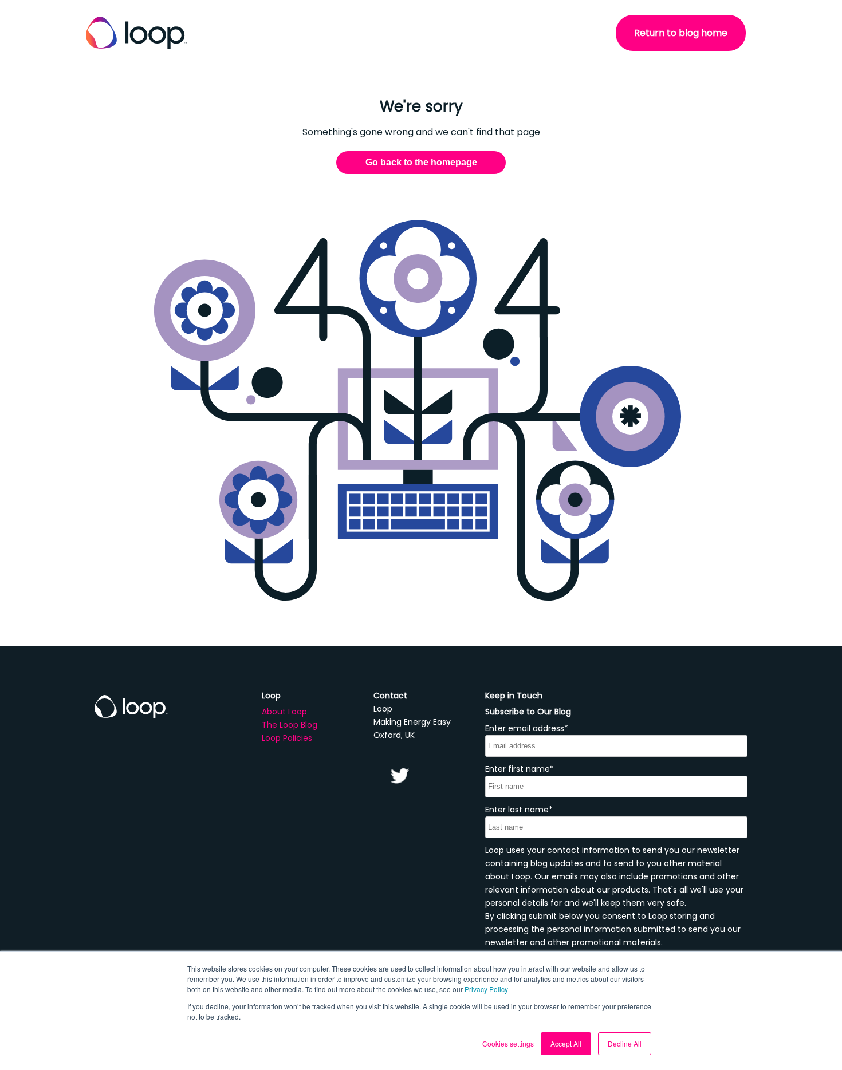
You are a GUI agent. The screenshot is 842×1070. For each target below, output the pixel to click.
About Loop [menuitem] (284, 711)
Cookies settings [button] (508, 1043)
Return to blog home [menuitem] (680, 33)
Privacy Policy (486, 989)
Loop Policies (287, 738)
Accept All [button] (565, 1043)
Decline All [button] (625, 1043)
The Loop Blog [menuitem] (289, 725)
